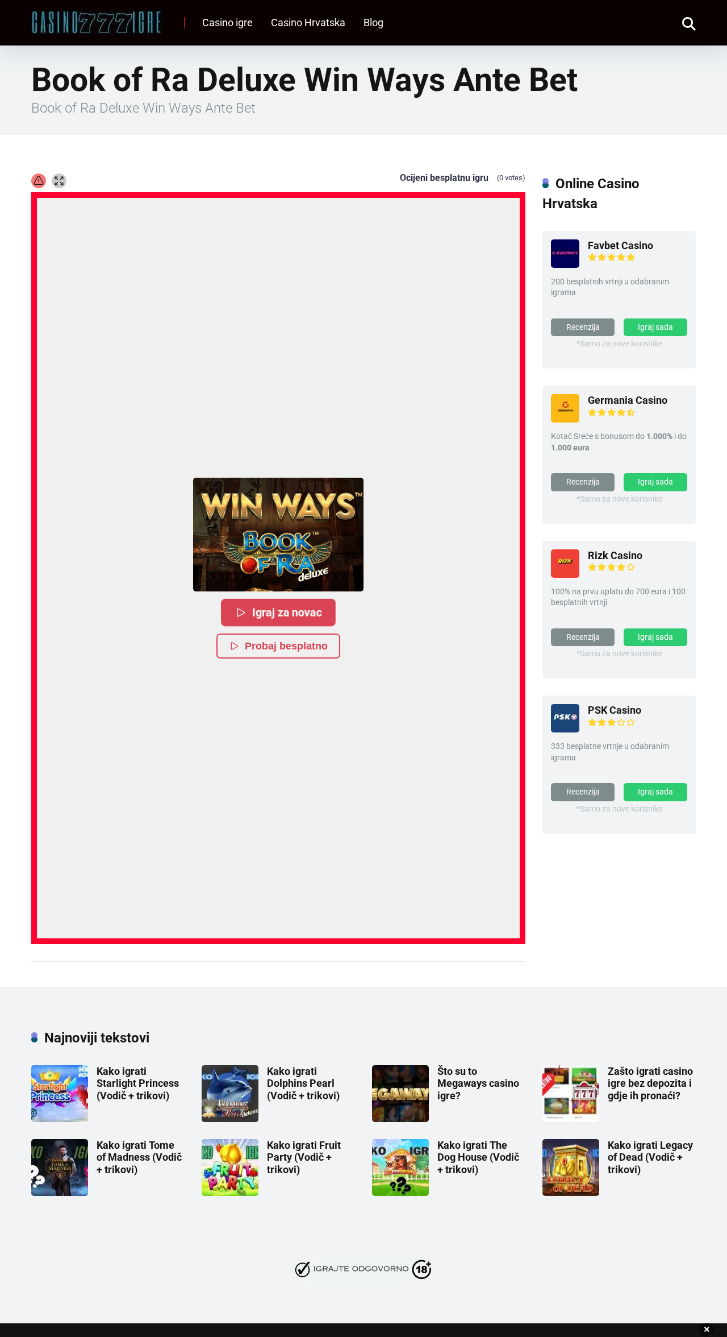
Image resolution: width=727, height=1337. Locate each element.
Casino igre (227, 22)
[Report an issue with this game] (38, 180)
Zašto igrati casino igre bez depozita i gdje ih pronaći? (650, 1083)
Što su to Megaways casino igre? (478, 1083)
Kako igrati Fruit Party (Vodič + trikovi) (304, 1157)
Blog (373, 22)
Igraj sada (655, 327)
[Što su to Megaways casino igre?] (400, 1118)
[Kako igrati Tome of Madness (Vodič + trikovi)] (59, 1192)
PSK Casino (614, 710)
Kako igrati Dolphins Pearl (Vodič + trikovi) (303, 1083)
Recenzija (583, 327)
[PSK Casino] (565, 729)
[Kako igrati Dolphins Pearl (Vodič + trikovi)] (230, 1118)
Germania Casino (627, 400)
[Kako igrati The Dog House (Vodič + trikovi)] (400, 1192)
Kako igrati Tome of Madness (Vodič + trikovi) (139, 1157)
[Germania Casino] (565, 419)
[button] (278, 534)
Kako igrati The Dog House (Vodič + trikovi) (478, 1157)
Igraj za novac (286, 612)
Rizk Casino (615, 555)
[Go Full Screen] (59, 180)
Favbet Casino (620, 245)
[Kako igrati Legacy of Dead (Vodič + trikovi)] (570, 1192)
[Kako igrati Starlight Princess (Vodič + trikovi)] (59, 1118)
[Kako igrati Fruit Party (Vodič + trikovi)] (230, 1192)
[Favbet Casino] (565, 264)
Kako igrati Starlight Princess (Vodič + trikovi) (138, 1083)
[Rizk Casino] (565, 574)
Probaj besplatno (286, 646)
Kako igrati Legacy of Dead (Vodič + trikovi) (650, 1157)
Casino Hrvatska (308, 22)
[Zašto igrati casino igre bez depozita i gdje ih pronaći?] (570, 1118)
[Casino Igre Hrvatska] (96, 18)
